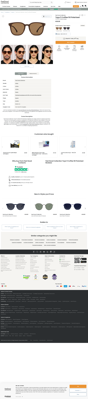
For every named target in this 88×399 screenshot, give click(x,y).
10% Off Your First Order (20, 257)
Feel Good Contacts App (5, 260)
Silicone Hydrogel (43, 297)
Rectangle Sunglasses (48, 323)
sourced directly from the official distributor (29, 110)
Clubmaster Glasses (56, 308)
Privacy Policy (35, 340)
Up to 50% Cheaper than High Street (6, 271)
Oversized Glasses (46, 310)
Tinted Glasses (60, 310)
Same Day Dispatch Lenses (20, 297)
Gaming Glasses (32, 310)
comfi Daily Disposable (10, 301)
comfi (6, 299)
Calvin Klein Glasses (80, 312)
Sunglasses (23, 6)
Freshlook (23, 299)
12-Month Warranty (76, 9)
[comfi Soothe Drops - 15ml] (73, 137)
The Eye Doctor (29, 335)
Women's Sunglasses (40, 239)
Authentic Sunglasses (59, 49)
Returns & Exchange (74, 49)
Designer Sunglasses (15, 239)
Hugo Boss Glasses (72, 312)
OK (78, 386)
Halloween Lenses (35, 297)
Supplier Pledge (3, 267)
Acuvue (9, 299)
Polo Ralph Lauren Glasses (42, 312)
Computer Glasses (17, 310)
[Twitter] (37, 251)
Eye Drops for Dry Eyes (34, 270)
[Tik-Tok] (54, 251)
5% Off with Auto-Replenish (20, 260)
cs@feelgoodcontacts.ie (65, 261)
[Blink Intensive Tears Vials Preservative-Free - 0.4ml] (44, 137)
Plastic (16, 92)
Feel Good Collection (20, 80)
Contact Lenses (6, 6)
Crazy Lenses (28, 297)
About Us (46, 267)
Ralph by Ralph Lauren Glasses (62, 312)
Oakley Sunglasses (39, 242)
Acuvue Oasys (18, 301)
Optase (20, 335)
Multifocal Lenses (19, 295)
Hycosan (6, 335)
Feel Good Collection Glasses (10, 312)
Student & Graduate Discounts (21, 262)
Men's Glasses (7, 306)
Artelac (24, 335)
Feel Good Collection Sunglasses (10, 326)
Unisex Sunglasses (25, 319)
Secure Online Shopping (5, 268)
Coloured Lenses (26, 295)
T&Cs (31, 340)
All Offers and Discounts (20, 268)
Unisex (16, 83)
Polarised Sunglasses (37, 245)
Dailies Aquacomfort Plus (32, 301)
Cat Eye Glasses (14, 308)
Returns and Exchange (49, 260)
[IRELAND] (6, 286)
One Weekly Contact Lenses (27, 293)
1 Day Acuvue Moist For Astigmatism (51, 301)
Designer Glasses (33, 260)
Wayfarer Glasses (49, 308)
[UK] (2, 286)
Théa (10, 335)
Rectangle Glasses (41, 308)
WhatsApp (63, 259)
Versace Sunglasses (62, 239)
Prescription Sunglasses (34, 6)
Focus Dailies (33, 299)
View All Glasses (75, 310)
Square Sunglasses (57, 323)
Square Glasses (34, 308)
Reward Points (18, 265)
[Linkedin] (47, 251)
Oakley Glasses (26, 312)
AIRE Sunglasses (69, 326)
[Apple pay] (84, 259)
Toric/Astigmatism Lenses (10, 295)
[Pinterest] (51, 251)
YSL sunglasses (60, 242)
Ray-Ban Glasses (19, 312)
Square (16, 98)
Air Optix (28, 299)
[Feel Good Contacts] (5, 2)
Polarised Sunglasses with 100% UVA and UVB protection (28, 95)
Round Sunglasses (33, 323)
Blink (13, 335)
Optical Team (47, 265)
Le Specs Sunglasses (28, 242)
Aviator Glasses (7, 308)
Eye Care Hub (47, 268)
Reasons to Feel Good (5, 259)
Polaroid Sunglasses (73, 239)
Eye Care (53, 6)
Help (59, 6)
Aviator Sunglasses (51, 239)
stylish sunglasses (21, 121)
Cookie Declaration (42, 340)
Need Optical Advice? (82, 2)
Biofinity (19, 299)
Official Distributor (4, 262)
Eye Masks (21, 333)
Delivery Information (48, 259)
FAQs (46, 262)
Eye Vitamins (26, 333)
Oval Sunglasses (40, 323)
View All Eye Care (32, 333)
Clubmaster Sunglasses (76, 323)
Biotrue (37, 299)
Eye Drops (7, 333)
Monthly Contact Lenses (17, 293)
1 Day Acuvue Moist (40, 301)
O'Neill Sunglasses (54, 326)
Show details (18, 396)
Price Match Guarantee (20, 259)
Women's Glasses (15, 306)
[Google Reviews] (36, 279)
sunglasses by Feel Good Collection (31, 124)
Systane (16, 335)
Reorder (76, 6)
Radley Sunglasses (62, 326)
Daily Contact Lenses (8, 293)
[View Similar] (82, 15)
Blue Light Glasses (33, 262)
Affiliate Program (50, 340)
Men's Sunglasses (8, 319)
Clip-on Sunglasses (42, 321)
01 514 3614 (63, 257)
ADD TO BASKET (71, 42)
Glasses (15, 6)
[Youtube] (44, 251)
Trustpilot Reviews (4, 257)
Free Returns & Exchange (33, 9)
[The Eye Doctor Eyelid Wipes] (15, 137)
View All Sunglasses (4, 324)
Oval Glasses (27, 308)
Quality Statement (4, 265)
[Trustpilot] (26, 279)
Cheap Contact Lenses (11, 297)
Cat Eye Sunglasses (16, 323)
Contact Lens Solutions (34, 271)
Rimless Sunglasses (33, 321)
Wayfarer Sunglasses (71, 242)
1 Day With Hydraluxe (65, 301)
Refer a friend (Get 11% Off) (20, 267)
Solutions (45, 6)
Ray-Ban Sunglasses (50, 242)
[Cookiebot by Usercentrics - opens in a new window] (8, 397)
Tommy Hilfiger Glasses (52, 312)
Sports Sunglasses (26, 321)
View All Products (73, 301)
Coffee (16, 86)
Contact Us (47, 257)
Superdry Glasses (33, 312)
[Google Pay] (84, 262)
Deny (78, 394)
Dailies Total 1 (24, 301)
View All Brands (42, 299)
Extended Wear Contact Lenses (49, 293)
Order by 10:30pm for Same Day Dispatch (11, 9)
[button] (2, 208)
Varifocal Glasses (54, 310)
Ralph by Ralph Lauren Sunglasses (79, 326)
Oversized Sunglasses (50, 321)
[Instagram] (40, 251)
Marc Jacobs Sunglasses (50, 245)
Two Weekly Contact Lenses (38, 293)
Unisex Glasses (21, 306)
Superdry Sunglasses (17, 242)
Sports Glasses (39, 310)
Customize (77, 390)
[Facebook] (33, 251)
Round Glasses (21, 308)
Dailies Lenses (14, 299)
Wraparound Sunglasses (66, 323)
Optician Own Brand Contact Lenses (50, 271)
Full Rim (17, 101)
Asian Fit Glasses (68, 310)
